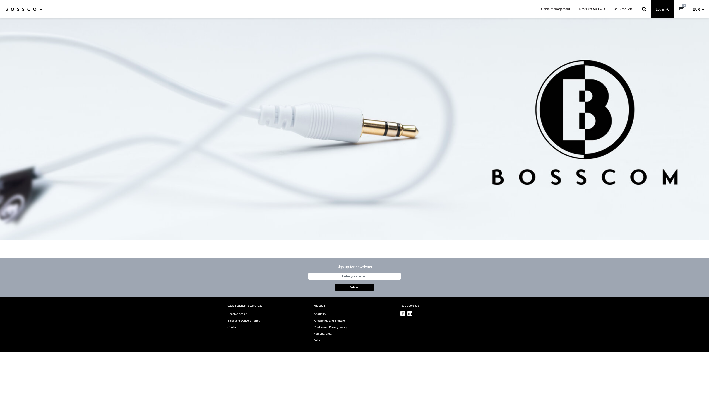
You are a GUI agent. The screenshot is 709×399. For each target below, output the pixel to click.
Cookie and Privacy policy (330, 327)
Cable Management (555, 9)
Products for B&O (592, 9)
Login (660, 9)
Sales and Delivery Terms (243, 320)
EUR (697, 9)
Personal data (322, 333)
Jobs (317, 340)
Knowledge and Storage (329, 320)
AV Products (623, 9)
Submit (354, 287)
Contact (232, 327)
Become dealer (237, 314)
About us (320, 314)
